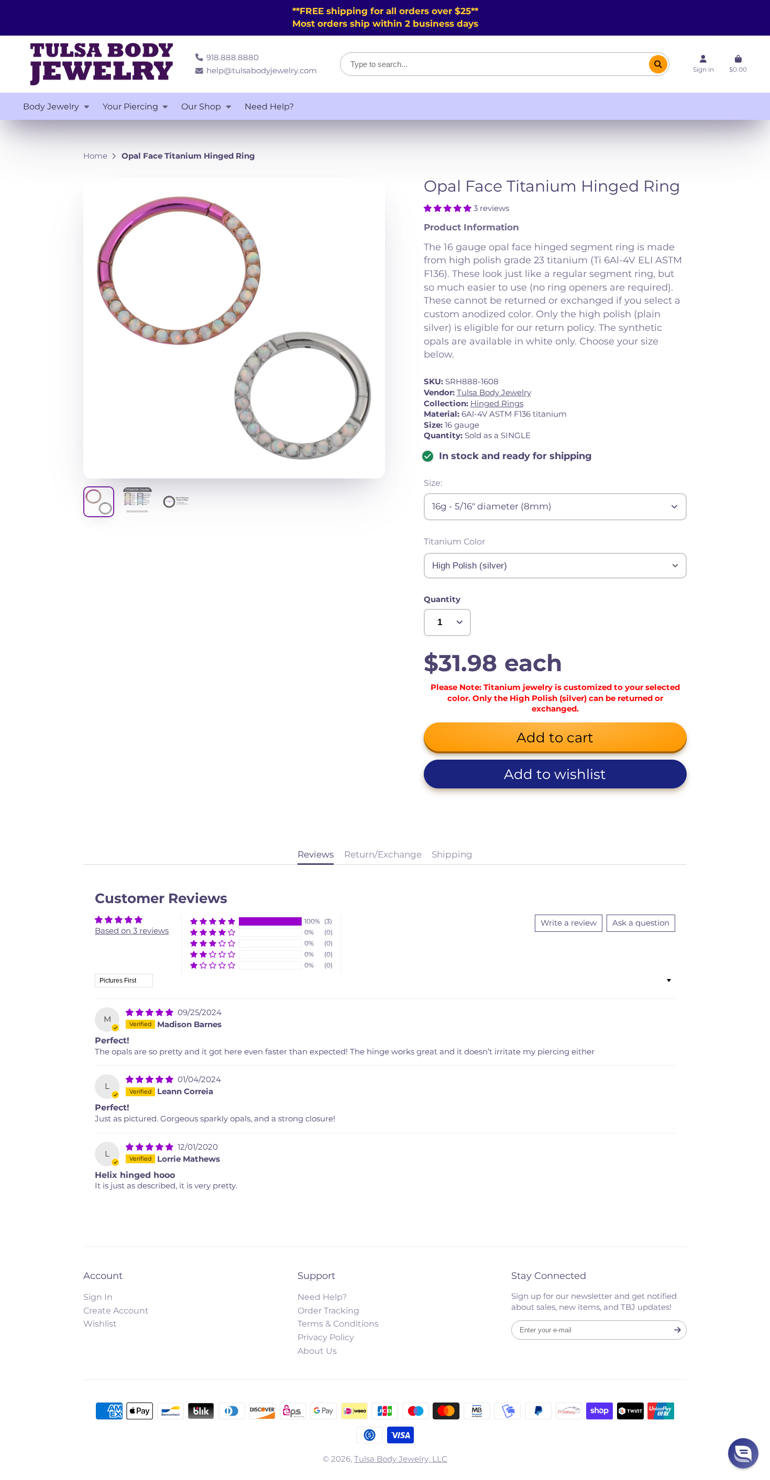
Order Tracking (328, 1310)
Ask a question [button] (640, 923)
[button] (449, 208)
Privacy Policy (326, 1337)
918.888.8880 (232, 57)
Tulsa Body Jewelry (494, 392)
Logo (101, 64)
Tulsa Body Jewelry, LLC (400, 1459)
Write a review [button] (569, 923)
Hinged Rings (496, 403)
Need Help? (269, 106)
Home (95, 156)
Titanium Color (454, 541)
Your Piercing (130, 106)
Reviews (316, 854)
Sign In (98, 1297)
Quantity (442, 599)
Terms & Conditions (338, 1323)
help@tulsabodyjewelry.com (261, 70)
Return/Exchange (383, 854)
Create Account (116, 1310)
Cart (738, 64)
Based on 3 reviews (132, 931)
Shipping (452, 854)
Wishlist (100, 1323)
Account (703, 64)
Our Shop (201, 106)
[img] (150, 1012)
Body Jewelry (51, 106)
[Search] (658, 64)
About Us (317, 1350)
